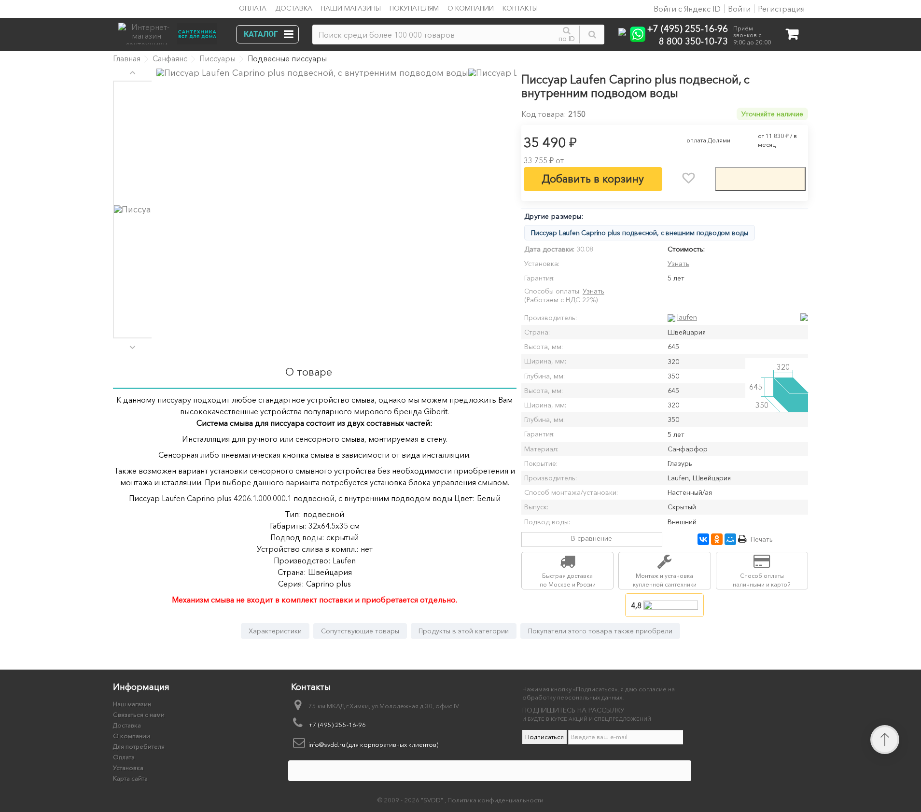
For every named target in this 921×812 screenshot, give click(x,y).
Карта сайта (130, 778)
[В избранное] (688, 178)
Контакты (520, 8)
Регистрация (781, 8)
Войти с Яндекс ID (686, 8)
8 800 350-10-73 (693, 41)
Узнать (678, 263)
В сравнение (591, 538)
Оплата (252, 8)
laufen (687, 317)
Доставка (293, 8)
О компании (470, 8)
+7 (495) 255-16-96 (687, 28)
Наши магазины (351, 8)
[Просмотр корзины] (792, 36)
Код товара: (543, 114)
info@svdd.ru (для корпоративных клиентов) (373, 744)
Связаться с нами (139, 714)
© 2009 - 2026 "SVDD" (411, 800)
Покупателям (414, 8)
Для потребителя (139, 746)
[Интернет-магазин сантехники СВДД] (170, 31)
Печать (762, 539)
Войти (739, 8)
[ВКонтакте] (703, 539)
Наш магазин (132, 704)
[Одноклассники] (717, 539)
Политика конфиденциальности (495, 800)
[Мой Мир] (730, 539)
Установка (128, 767)
